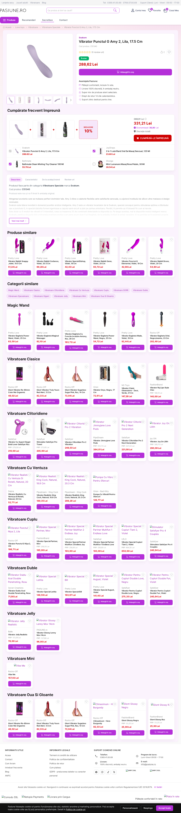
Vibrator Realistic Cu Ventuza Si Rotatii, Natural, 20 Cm (17, 496)
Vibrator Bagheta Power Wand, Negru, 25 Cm (103, 337)
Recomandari (29, 20)
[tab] (138, 10)
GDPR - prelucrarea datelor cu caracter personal (67, 773)
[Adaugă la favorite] (169, 52)
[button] (9, 20)
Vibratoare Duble (140, 290)
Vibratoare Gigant (41, 296)
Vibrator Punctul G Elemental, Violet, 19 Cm (132, 262)
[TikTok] (108, 772)
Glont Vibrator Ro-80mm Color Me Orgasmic (19, 391)
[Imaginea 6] (57, 100)
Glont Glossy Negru (130, 720)
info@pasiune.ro (148, 764)
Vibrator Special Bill (73, 592)
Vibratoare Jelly (61, 296)
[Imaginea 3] (29, 100)
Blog (44, 2)
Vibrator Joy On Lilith (159, 441)
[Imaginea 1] (11, 100)
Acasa (8, 755)
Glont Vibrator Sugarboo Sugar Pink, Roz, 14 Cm (75, 391)
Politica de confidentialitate (62, 759)
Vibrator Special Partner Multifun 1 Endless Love (103, 543)
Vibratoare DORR (121, 290)
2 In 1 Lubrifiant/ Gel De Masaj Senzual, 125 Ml (128, 151)
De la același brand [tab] (51, 179)
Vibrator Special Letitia (46, 592)
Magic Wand (13, 290)
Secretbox (47, 20)
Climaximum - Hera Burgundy (101, 722)
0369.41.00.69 (114, 2)
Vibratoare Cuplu (101, 290)
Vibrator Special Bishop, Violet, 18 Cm (75, 262)
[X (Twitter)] (114, 772)
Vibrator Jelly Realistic (17, 634)
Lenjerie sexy (8, 2)
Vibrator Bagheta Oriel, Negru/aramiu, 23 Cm (160, 337)
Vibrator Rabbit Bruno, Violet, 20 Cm (159, 262)
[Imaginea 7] (67, 100)
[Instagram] (102, 772)
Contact (63, 20)
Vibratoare (35, 2)
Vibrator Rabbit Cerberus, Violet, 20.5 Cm (48, 262)
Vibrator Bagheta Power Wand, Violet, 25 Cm (18, 337)
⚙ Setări (158, 787)
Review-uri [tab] (69, 179)
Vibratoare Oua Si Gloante (102, 296)
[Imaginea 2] (20, 100)
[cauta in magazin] (115, 10)
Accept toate (165, 808)
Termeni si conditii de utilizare (63, 755)
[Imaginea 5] (48, 100)
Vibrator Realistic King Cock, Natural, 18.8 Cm (47, 496)
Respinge (148, 808)
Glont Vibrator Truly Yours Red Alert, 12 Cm (48, 391)
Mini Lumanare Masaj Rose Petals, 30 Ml (125, 164)
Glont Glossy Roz (157, 719)
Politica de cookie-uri (75, 809)
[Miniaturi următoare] (71, 100)
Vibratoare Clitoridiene (54, 290)
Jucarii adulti (22, 2)
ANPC (8, 775)
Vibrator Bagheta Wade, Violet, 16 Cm (132, 337)
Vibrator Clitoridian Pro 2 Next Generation (132, 441)
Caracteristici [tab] (31, 179)
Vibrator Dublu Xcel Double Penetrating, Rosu (19, 592)
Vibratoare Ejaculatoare (18, 296)
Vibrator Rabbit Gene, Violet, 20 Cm (102, 262)
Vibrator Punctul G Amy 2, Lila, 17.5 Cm (40, 151)
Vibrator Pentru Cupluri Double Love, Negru (132, 592)
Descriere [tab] (15, 179)
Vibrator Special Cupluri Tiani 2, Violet (132, 543)
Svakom (83, 37)
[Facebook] (96, 772)
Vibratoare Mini (79, 296)
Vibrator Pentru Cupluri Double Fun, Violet (160, 592)
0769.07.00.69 (130, 2)
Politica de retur (56, 763)
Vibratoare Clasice (32, 290)
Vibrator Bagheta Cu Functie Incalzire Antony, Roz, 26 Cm (76, 336)
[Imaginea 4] (39, 100)
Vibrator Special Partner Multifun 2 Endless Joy (75, 543)
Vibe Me (11, 674)
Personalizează (130, 808)
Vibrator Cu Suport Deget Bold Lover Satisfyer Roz (19, 443)
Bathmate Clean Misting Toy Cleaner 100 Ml (43, 164)
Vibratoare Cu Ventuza (79, 290)
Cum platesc (55, 767)
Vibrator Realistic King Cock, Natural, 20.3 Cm (75, 496)
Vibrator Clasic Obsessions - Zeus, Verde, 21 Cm (130, 390)
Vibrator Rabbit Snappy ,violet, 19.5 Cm (18, 262)
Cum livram (10, 763)
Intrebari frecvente (13, 767)
